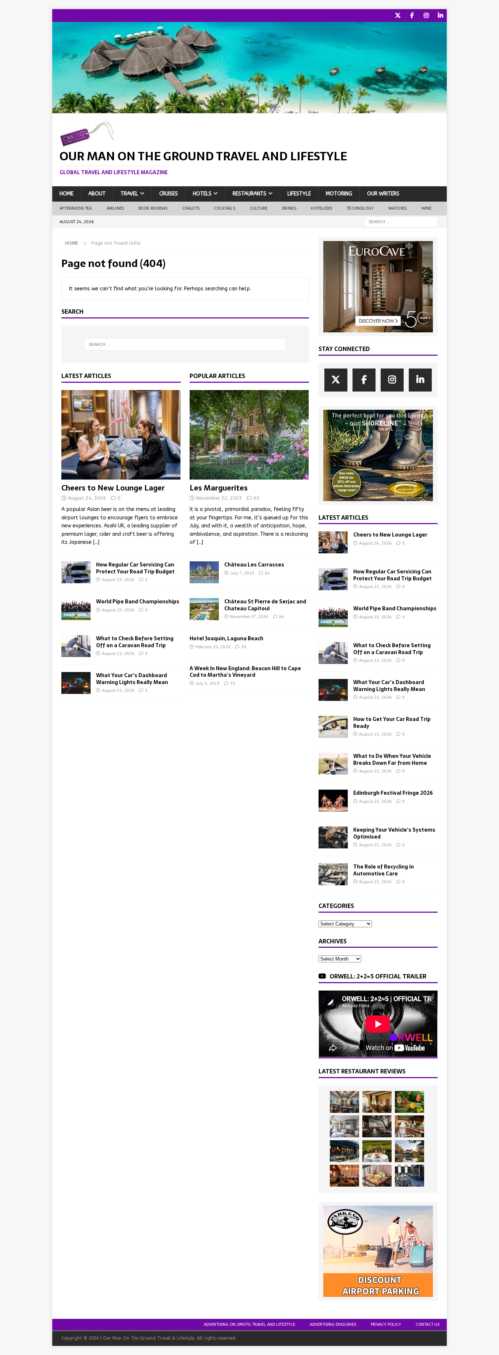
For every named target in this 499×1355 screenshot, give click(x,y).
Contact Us (427, 1324)
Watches (397, 208)
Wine (427, 208)
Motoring (339, 194)
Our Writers (383, 194)
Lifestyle (299, 194)
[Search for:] (401, 221)
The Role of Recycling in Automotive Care (383, 870)
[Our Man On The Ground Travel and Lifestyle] (249, 109)
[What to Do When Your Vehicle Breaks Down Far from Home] (333, 764)
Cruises (168, 194)
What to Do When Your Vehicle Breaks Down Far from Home (392, 759)
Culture (258, 208)
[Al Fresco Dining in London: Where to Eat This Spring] (409, 1176)
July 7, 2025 (242, 573)
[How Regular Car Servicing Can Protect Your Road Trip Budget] (76, 572)
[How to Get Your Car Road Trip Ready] (333, 727)
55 (232, 683)
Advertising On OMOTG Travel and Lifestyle (249, 1324)
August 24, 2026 (87, 498)
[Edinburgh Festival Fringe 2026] (333, 801)
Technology (360, 208)
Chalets (190, 208)
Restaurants (249, 194)
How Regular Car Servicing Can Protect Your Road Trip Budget (135, 568)
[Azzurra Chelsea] (344, 1151)
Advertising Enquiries (333, 1324)
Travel (129, 194)
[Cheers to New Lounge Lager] (121, 435)
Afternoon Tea (76, 208)
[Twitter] (397, 15)
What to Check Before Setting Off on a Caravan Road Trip (135, 641)
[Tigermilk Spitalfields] (409, 1126)
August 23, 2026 (118, 579)
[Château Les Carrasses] (204, 572)
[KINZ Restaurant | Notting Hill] (377, 1102)
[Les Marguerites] (249, 435)
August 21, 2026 (375, 801)
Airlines (115, 208)
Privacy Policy (386, 1324)
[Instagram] (426, 15)
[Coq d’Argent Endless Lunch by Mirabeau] (377, 1151)
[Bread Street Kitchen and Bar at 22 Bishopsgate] (377, 1126)
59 (243, 647)
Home (66, 194)
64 (267, 573)
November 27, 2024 (249, 616)
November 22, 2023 (219, 498)
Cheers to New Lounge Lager (113, 488)
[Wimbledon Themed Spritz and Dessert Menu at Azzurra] (409, 1102)
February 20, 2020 (213, 647)
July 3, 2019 (207, 683)
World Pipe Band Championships (137, 602)
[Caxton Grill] (344, 1102)
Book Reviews (152, 208)
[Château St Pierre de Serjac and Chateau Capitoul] (204, 609)
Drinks (289, 208)
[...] (96, 542)
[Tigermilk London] (344, 1176)
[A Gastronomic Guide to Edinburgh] (409, 1151)
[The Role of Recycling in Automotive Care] (333, 874)
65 (256, 498)
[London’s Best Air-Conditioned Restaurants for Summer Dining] (344, 1126)
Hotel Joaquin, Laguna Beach (226, 638)
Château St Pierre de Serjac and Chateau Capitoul (265, 605)
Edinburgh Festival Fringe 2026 (393, 793)
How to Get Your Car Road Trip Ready (392, 722)
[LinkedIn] (440, 15)
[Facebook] (411, 15)
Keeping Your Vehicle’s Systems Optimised (394, 833)
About (97, 194)
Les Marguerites (219, 488)
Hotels (202, 194)
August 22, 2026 (118, 653)
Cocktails (224, 208)
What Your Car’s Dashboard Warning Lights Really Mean (132, 678)
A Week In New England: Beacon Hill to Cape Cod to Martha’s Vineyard (245, 671)
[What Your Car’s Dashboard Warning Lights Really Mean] (76, 683)
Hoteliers (321, 208)
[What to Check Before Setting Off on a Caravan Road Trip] (76, 646)
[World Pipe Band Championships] (76, 609)
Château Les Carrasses (254, 565)
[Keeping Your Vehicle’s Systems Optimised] (333, 837)
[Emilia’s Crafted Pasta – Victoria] (377, 1176)
